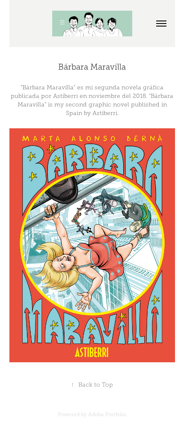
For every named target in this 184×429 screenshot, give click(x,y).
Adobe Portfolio (107, 414)
